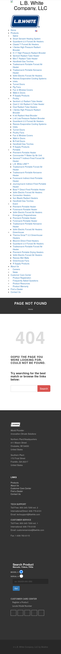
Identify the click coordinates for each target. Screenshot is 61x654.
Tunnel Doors (19, 84)
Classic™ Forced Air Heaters (26, 44)
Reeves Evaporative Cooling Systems (29, 78)
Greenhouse (18, 232)
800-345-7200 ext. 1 (29, 523)
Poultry (16, 98)
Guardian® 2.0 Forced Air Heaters (28, 41)
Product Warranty (20, 286)
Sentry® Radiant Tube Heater (26, 55)
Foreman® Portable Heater (25, 209)
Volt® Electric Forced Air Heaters (27, 75)
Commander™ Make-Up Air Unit (27, 155)
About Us (15, 266)
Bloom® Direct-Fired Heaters (26, 240)
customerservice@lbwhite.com (30, 530)
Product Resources (21, 283)
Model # (15, 572)
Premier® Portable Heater (24, 152)
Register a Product (20, 602)
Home (13, 30)
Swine (15, 35)
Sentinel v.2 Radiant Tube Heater (27, 101)
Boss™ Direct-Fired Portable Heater (29, 189)
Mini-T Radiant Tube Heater (25, 58)
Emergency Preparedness (24, 215)
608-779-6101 (35, 511)
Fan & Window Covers (23, 89)
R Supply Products (21, 95)
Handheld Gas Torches (23, 61)
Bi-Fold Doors (19, 141)
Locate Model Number (22, 606)
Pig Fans (17, 87)
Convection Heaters (21, 195)
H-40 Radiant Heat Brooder (25, 115)
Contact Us (16, 292)
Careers (16, 269)
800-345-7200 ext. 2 (29, 507)
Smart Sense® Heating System (27, 38)
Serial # (15, 576)
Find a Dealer (17, 289)
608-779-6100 (29, 526)
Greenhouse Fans (21, 260)
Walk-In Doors (19, 92)
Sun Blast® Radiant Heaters (25, 198)
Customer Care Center (21, 274)
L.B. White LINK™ (21, 163)
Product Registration (22, 277)
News (15, 272)
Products (15, 32)
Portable (16, 149)
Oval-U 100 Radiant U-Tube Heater (28, 104)
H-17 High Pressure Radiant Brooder (29, 52)
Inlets (15, 81)
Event (15, 203)
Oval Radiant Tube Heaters (25, 106)
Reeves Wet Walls (21, 257)
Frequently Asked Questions (25, 280)
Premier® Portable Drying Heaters (28, 252)
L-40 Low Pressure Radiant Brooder (29, 118)
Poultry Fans (18, 132)
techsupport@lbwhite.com (28, 514)
